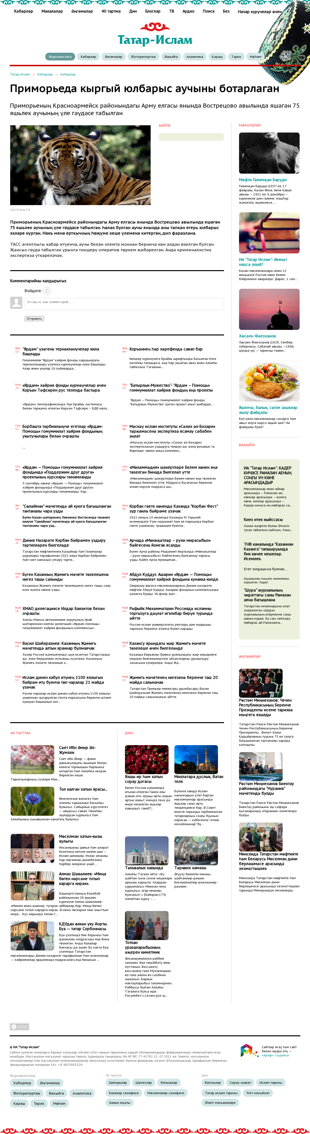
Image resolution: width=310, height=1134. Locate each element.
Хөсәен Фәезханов (257, 336)
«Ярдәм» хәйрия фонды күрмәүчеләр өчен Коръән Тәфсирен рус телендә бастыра (64, 388)
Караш (217, 56)
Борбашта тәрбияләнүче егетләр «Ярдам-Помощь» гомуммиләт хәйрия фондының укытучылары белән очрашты (63, 431)
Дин (133, 11)
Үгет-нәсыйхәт (258, 1093)
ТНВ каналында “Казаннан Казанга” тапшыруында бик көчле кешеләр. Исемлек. (268, 551)
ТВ (171, 11)
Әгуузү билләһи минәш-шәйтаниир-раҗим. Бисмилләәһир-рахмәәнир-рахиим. (196, 880)
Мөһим (255, 56)
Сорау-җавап (240, 1082)
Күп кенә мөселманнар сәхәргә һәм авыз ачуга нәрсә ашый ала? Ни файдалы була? (267, 423)
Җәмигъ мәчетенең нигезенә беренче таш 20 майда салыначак (174, 680)
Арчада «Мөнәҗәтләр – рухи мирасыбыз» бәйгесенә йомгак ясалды (170, 543)
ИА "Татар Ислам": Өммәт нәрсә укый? (263, 262)
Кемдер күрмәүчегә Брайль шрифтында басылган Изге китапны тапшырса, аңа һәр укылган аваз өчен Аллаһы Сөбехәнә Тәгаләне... (173, 363)
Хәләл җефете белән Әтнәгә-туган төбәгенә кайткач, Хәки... (268, 528)
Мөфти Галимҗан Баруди (263, 179)
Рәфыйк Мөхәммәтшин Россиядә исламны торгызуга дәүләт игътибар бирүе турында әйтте (171, 613)
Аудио (188, 11)
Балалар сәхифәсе (124, 1093)
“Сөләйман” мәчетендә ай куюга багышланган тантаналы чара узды (67, 508)
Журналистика (60, 56)
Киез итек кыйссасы (263, 519)
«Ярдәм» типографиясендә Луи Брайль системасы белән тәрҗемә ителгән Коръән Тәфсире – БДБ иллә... (66, 406)
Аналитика (194, 56)
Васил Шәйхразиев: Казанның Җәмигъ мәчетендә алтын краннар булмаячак (59, 646)
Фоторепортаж (143, 56)
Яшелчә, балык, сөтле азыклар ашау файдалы (268, 410)
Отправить (34, 318)
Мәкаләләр (52, 11)
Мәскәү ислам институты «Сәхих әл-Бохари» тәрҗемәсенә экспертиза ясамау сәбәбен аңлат (172, 431)
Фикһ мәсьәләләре (220, 1102)
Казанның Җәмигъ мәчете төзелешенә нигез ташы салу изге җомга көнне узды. (67, 588)
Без (226, 11)
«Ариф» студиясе (275, 1055)
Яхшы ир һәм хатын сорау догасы (144, 779)
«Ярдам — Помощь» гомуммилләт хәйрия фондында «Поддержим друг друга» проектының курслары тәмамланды (62, 472)
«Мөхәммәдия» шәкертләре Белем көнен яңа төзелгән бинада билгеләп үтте (173, 469)
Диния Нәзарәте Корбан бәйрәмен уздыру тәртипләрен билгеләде (64, 543)
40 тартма (111, 11)
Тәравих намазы (190, 867)
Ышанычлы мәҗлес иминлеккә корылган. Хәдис (266, 580)
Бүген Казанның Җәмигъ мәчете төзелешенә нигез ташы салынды (66, 577)
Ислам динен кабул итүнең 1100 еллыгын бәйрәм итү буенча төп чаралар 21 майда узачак (63, 682)
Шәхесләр (144, 1082)
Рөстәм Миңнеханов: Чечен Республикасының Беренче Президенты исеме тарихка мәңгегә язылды (266, 707)
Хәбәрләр (24, 11)
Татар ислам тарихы (221, 1093)
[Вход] (47, 290)
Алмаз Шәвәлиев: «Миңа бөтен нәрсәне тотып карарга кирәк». (82, 878)
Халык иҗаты (119, 1102)
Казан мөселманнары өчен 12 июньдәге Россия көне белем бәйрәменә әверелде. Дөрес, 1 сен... (268, 275)
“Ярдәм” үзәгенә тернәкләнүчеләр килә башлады (61, 351)
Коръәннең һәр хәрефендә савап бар (166, 349)
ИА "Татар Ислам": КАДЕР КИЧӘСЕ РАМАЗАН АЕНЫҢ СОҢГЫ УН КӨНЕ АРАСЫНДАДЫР (268, 475)
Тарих (236, 56)
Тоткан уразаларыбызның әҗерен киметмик (142, 947)
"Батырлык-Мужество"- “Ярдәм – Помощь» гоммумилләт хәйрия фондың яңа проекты (171, 388)
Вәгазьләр (213, 1082)
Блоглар (153, 11)
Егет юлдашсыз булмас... (265, 569)
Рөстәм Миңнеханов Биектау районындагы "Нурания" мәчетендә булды (266, 788)
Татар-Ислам (20, 74)
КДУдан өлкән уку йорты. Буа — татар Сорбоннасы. (83, 926)
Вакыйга (171, 56)
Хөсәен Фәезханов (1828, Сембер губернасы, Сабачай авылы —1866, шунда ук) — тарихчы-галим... (266, 346)
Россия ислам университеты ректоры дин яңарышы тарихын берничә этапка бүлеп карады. (170, 627)
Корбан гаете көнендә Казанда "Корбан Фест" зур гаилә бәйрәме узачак (174, 508)
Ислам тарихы (271, 1082)
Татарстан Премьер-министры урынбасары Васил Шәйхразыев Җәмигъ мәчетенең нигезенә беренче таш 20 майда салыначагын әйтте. (174, 693)
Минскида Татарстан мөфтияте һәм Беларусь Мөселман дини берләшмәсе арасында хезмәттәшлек (268, 861)
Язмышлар (169, 1082)
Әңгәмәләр (82, 11)
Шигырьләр (118, 1082)
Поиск (209, 11)
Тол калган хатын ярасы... (83, 789)
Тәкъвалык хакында (144, 867)
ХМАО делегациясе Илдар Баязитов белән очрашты (64, 611)
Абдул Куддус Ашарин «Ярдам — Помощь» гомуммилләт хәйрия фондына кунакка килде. (174, 577)
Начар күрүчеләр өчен (260, 11)
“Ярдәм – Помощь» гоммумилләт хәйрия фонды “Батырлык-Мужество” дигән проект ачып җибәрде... (171, 402)
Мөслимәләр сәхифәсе (165, 1093)
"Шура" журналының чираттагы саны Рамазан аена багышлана (267, 595)
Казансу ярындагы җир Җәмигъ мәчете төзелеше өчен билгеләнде (168, 646)
